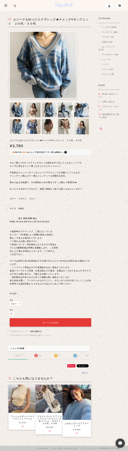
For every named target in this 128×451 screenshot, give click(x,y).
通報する (85, 373)
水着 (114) (107, 42)
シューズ (106, 59)
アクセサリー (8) (110, 54)
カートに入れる (50, 322)
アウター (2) (108, 37)
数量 (11, 310)
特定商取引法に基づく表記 (110, 448)
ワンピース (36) (109, 32)
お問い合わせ (108, 101)
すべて (18, 355)
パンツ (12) (107, 69)
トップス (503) (109, 27)
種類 (11, 300)
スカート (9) (108, 74)
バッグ (105, 64)
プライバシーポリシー (89, 448)
